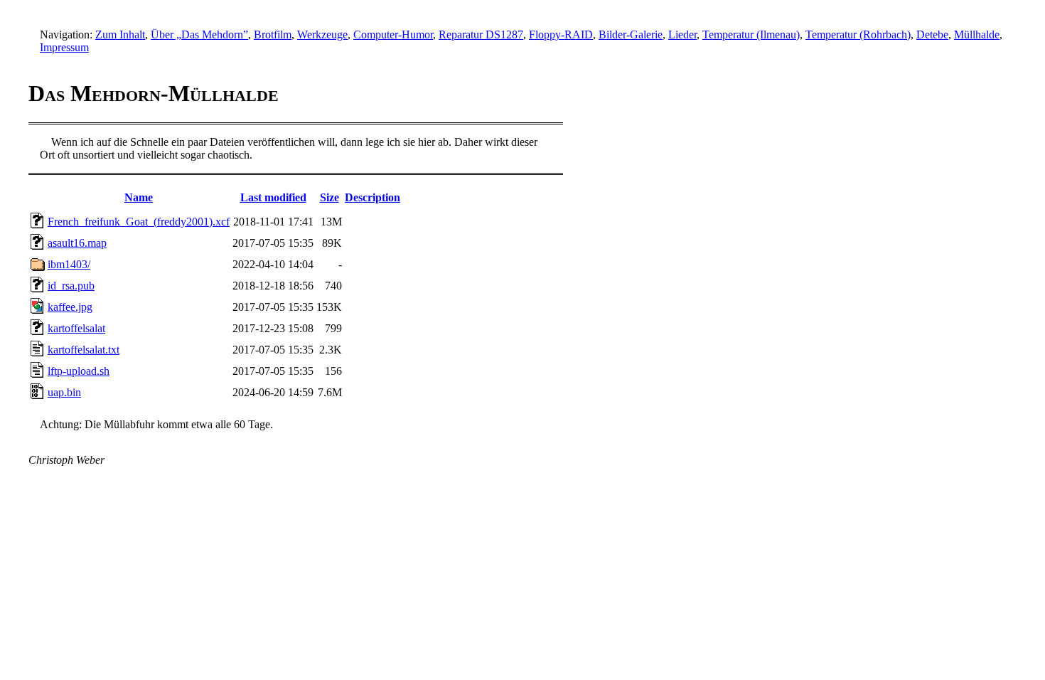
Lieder (682, 34)
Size (329, 197)
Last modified (273, 197)
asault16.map (77, 243)
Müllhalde (977, 34)
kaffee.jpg (70, 307)
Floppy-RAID (561, 34)
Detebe (932, 34)
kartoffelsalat (76, 328)
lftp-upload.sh (78, 371)
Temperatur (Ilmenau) (751, 34)
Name (138, 197)
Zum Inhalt (120, 34)
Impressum (64, 47)
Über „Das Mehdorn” (199, 34)
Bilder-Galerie (631, 34)
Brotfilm (272, 34)
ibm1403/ (69, 264)
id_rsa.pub (71, 286)
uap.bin (64, 392)
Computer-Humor (393, 34)
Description (372, 197)
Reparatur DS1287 (481, 34)
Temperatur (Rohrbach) (858, 34)
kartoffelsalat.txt (83, 350)
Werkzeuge (322, 34)
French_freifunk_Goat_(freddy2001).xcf (139, 222)
